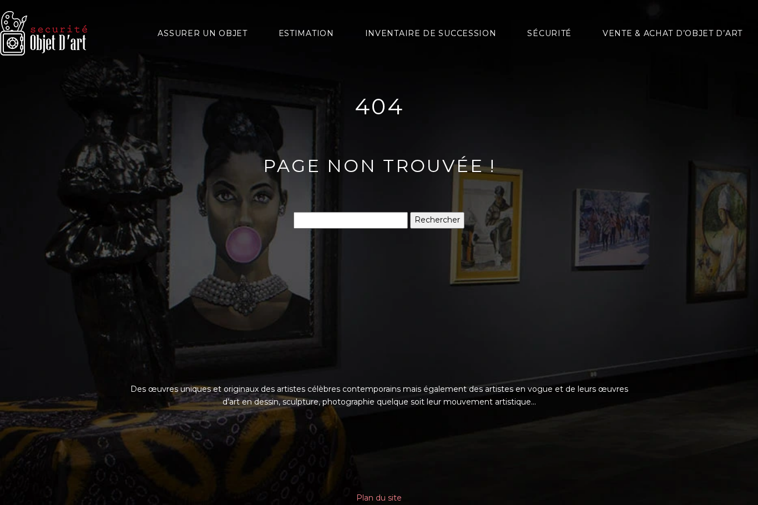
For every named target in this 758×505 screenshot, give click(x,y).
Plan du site (379, 498)
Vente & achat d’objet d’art (672, 33)
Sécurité (549, 33)
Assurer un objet (202, 33)
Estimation (306, 33)
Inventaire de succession (431, 33)
